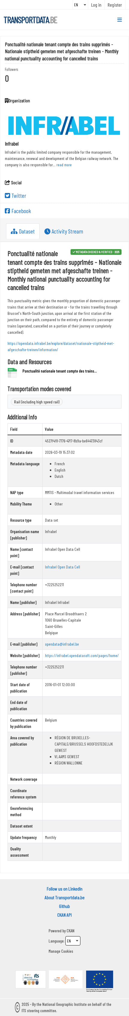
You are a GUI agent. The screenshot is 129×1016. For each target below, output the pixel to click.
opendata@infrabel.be (62, 644)
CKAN (70, 930)
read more (64, 164)
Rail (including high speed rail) (36, 401)
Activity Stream (66, 231)
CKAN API (64, 915)
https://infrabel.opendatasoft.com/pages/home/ (82, 655)
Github (64, 906)
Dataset (26, 231)
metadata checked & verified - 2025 (97, 252)
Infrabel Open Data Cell (62, 566)
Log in (96, 5)
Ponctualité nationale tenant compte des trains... (59, 370)
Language (56, 940)
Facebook (20, 210)
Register (115, 5)
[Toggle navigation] (119, 20)
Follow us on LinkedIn (64, 888)
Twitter (18, 195)
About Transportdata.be (65, 897)
